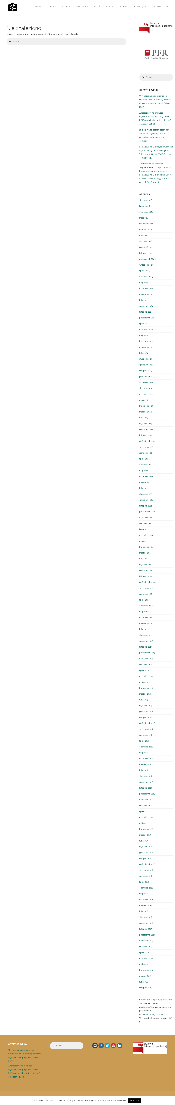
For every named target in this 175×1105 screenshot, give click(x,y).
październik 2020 (147, 582)
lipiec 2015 (144, 952)
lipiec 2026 (144, 206)
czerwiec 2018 (146, 747)
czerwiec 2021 (146, 535)
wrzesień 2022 (146, 447)
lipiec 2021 (144, 529)
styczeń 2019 (145, 705)
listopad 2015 (145, 929)
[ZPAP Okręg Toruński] (12, 6)
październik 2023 (147, 376)
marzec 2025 (145, 294)
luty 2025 (143, 300)
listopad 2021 (145, 506)
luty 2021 (143, 558)
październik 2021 (147, 511)
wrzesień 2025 (146, 265)
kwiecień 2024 (146, 341)
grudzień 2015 (146, 923)
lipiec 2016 (144, 882)
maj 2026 (143, 218)
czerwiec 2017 (146, 817)
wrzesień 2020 (146, 588)
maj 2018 (143, 752)
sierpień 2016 (145, 876)
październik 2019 (147, 653)
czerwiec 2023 (146, 394)
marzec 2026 (145, 229)
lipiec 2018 (144, 741)
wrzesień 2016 (146, 870)
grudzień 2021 (146, 500)
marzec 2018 (145, 764)
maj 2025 (143, 282)
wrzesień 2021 (146, 517)
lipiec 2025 (144, 271)
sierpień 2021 (145, 523)
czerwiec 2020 (146, 606)
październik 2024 (147, 318)
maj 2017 (143, 823)
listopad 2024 (145, 312)
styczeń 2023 (145, 423)
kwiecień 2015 (146, 970)
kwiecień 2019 (146, 688)
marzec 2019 (145, 694)
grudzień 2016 (146, 852)
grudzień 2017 (146, 782)
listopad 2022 (145, 435)
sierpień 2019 (145, 664)
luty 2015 (143, 982)
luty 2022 (143, 488)
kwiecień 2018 (146, 758)
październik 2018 (147, 723)
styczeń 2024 (145, 359)
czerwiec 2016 (146, 888)
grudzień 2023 (146, 365)
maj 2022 (143, 470)
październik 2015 (147, 935)
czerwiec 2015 (146, 958)
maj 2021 (143, 541)
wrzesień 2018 (146, 729)
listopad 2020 (145, 576)
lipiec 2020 (144, 600)
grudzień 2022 (146, 429)
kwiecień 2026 (146, 224)
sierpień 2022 (145, 453)
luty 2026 (143, 235)
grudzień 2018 (146, 711)
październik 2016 (147, 864)
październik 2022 (147, 441)
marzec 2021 (145, 553)
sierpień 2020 (145, 594)
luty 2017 (143, 841)
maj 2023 (143, 400)
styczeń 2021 (145, 564)
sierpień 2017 (145, 805)
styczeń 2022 (145, 494)
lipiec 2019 (144, 670)
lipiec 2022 (144, 459)
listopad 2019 (145, 647)
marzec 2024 (145, 347)
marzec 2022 (145, 482)
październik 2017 (147, 794)
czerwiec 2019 (146, 676)
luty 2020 (143, 629)
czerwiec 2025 (146, 276)
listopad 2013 (145, 988)
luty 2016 (143, 911)
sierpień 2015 (145, 946)
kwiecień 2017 (146, 829)
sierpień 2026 (145, 200)
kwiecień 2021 (146, 547)
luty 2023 (143, 417)
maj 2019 (143, 682)
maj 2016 (143, 893)
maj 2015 (143, 964)
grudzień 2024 (146, 306)
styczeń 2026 (145, 241)
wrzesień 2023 (146, 382)
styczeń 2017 (145, 846)
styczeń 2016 (145, 917)
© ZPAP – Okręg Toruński (151, 1014)
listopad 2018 (145, 717)
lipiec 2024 (144, 323)
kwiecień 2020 (146, 617)
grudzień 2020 (146, 570)
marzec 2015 (145, 976)
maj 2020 (143, 611)
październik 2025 (147, 259)
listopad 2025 (145, 253)
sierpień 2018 (145, 735)
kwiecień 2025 (146, 288)
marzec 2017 (145, 835)
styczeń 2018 (145, 776)
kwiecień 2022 (146, 476)
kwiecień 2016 (146, 899)
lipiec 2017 (144, 811)
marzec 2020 (145, 623)
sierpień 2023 (145, 388)
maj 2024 (143, 335)
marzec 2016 (145, 905)
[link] (167, 7)
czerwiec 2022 (146, 464)
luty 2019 (143, 700)
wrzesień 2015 (146, 940)
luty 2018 (143, 770)
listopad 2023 (145, 370)
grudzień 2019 (146, 641)
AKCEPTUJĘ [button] (134, 1101)
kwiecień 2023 (146, 406)
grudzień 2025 (146, 247)
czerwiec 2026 (146, 212)
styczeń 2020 (145, 635)
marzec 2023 (145, 412)
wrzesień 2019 (146, 658)
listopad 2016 (145, 858)
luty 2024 (143, 353)
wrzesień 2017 (146, 799)
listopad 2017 (145, 788)
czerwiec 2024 (146, 329)
